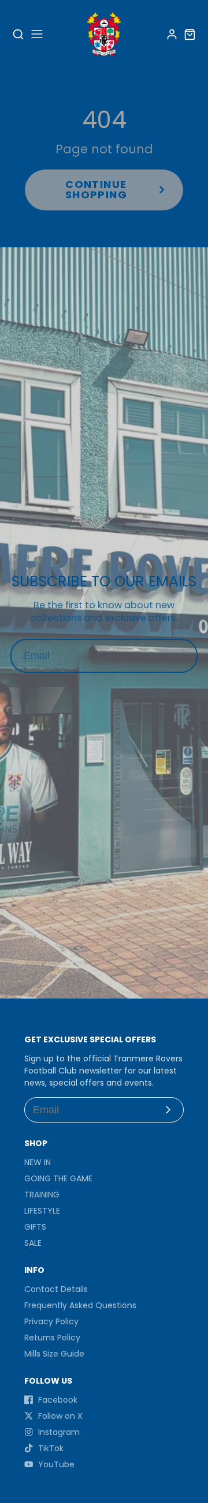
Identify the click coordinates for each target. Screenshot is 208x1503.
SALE (33, 1243)
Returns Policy (52, 1337)
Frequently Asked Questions (80, 1305)
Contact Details (56, 1289)
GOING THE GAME (58, 1178)
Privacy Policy (51, 1321)
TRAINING (42, 1194)
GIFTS (35, 1227)
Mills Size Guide (54, 1353)
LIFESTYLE (42, 1210)
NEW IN (37, 1162)
